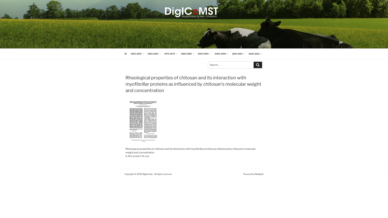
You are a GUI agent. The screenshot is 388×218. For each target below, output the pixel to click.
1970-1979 (169, 54)
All (125, 54)
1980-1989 (186, 54)
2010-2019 (237, 54)
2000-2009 (220, 54)
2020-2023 (254, 54)
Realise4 (259, 174)
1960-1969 (153, 54)
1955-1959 (136, 54)
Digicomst (147, 174)
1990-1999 (203, 54)
